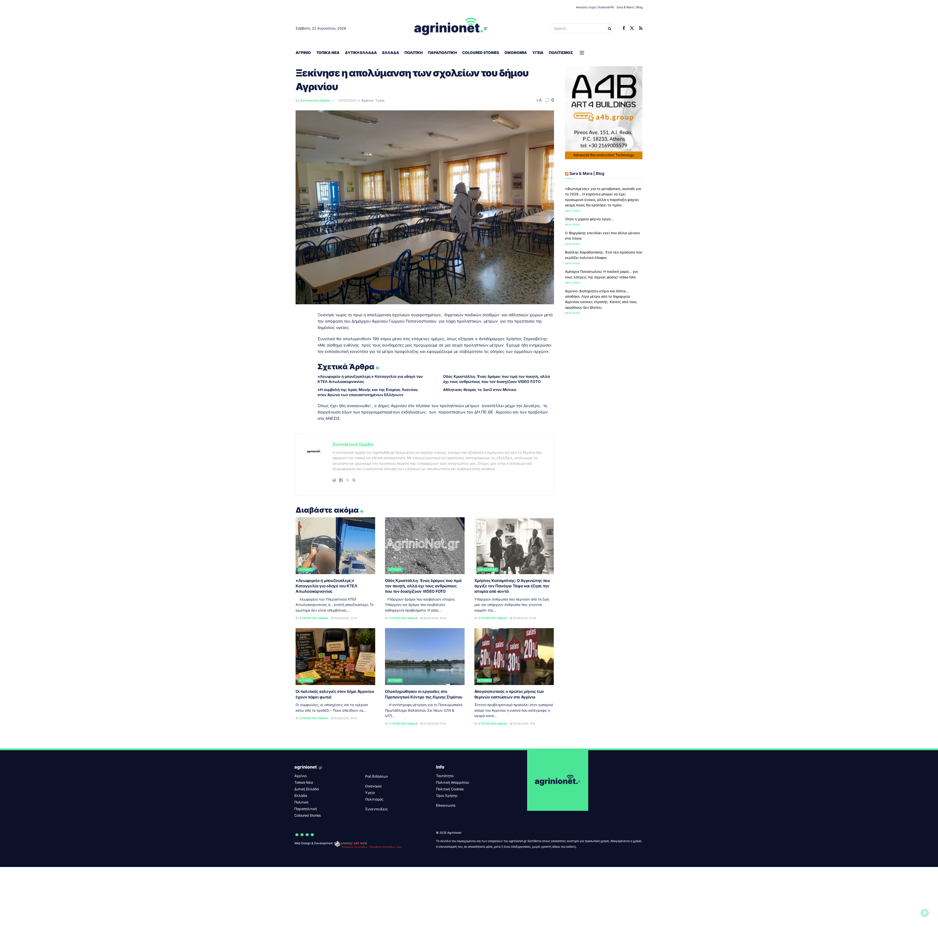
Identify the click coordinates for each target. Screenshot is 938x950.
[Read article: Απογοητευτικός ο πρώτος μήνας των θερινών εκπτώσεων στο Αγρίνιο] (514, 656)
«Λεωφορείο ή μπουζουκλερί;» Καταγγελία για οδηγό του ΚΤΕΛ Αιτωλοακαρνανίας (326, 586)
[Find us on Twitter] (632, 28)
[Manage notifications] (925, 913)
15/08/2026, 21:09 (524, 618)
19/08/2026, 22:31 (345, 618)
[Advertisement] (604, 356)
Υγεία (538, 52)
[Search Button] (611, 28)
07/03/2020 (347, 100)
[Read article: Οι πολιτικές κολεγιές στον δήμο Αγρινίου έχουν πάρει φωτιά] (335, 656)
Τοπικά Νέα (328, 52)
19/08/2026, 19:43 (435, 618)
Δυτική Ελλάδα (361, 52)
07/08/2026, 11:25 (434, 723)
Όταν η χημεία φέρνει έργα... (589, 219)
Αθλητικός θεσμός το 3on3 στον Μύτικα (479, 389)
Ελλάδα (390, 52)
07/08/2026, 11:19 (523, 723)
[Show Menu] (582, 52)
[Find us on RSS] (640, 28)
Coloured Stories (480, 52)
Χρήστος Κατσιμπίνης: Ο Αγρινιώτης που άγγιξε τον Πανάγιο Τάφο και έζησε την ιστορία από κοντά (512, 586)
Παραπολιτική (442, 52)
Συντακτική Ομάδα (315, 100)
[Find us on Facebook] (623, 28)
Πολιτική (414, 52)
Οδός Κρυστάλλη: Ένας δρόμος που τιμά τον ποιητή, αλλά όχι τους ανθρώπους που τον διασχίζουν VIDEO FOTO (423, 586)
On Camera (487, 569)
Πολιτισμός (561, 52)
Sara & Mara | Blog (629, 7)
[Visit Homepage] (451, 28)
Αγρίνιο (303, 52)
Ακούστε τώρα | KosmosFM (595, 7)
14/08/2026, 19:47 (345, 718)
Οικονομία (515, 52)
